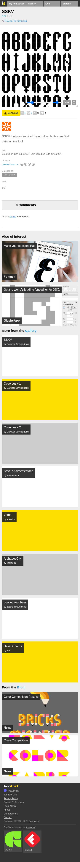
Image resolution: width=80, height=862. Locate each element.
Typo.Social (13, 790)
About (7, 809)
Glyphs (8, 849)
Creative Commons (10, 164)
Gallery (32, 3)
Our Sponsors (11, 813)
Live (47, 3)
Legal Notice (10, 806)
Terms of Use (10, 794)
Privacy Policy (11, 798)
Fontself (28, 850)
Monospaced (9, 175)
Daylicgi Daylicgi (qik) (16, 21)
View (67, 102)
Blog (21, 687)
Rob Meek (34, 821)
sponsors (30, 827)
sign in (12, 216)
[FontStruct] (3, 4)
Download (13, 113)
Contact (8, 817)
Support (67, 3)
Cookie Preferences (14, 802)
